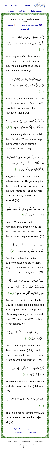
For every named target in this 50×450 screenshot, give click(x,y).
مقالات (22, 11)
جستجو (24, 29)
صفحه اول (25, 5)
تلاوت (10, 25)
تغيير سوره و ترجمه (30, 25)
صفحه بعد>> (16, 432)
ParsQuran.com (25, 447)
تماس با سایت (12, 441)
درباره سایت (38, 441)
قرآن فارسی (21, 444)
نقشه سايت (26, 441)
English (11, 11)
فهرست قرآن (11, 5)
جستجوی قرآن (36, 11)
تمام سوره (31, 429)
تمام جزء (18, 429)
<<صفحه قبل (33, 432)
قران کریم (30, 444)
